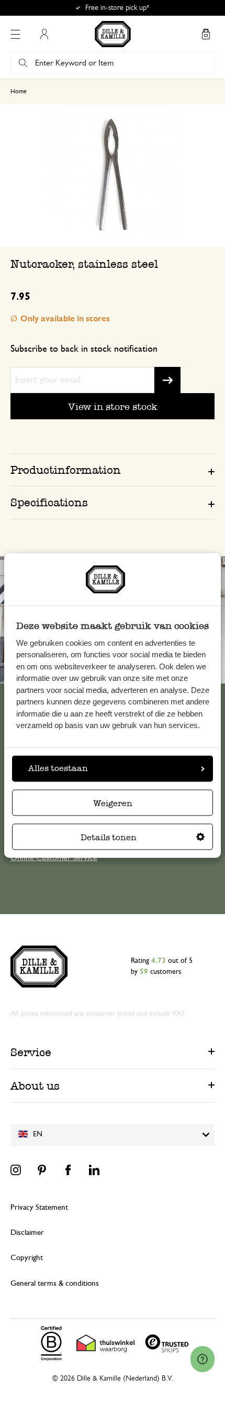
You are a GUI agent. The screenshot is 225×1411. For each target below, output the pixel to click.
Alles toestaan (58, 769)
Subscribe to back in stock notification (84, 349)
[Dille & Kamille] (112, 34)
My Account (44, 34)
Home (18, 91)
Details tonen (109, 838)
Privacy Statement (39, 1207)
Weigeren (112, 804)
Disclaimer (27, 1232)
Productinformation (65, 469)
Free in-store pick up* (117, 8)
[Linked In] (94, 1170)
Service (30, 1052)
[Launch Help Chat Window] (202, 1359)
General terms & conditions (54, 1283)
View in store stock (113, 406)
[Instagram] (15, 1170)
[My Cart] (206, 34)
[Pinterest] (42, 1170)
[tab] (112, 469)
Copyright (26, 1258)
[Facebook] (68, 1170)
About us (35, 1085)
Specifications (49, 502)
